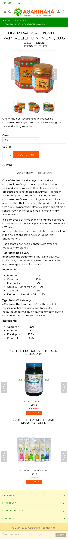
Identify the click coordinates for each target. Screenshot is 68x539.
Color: (6, 135)
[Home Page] (3, 20)
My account (9, 503)
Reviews (45, 173)
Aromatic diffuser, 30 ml (34, 470)
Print (8, 164)
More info (24, 173)
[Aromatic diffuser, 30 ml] (34, 448)
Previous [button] (13, 74)
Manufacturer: (29, 45)
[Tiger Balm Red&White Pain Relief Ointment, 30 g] (20, 107)
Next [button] (54, 74)
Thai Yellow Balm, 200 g (50, 401)
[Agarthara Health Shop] (34, 12)
